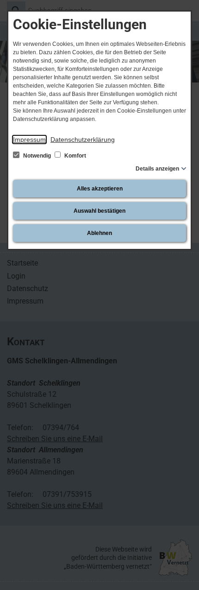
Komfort (74, 155)
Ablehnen (99, 233)
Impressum (29, 139)
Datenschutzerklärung (82, 139)
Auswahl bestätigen (99, 211)
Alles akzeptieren (100, 188)
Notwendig (37, 155)
